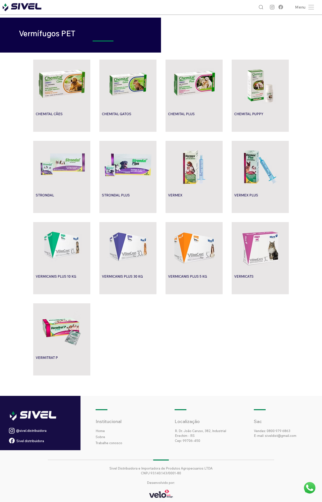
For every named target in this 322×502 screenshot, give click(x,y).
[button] (303, 7)
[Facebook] (281, 7)
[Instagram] (272, 7)
